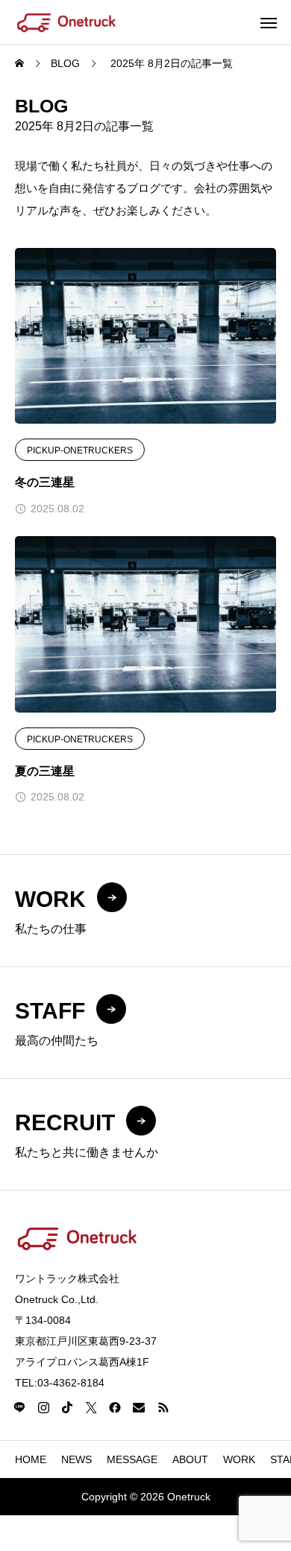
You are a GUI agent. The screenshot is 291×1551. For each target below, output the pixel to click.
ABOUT (190, 1459)
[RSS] (162, 1407)
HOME (30, 1459)
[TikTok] (67, 1407)
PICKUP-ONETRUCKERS (80, 450)
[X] (91, 1407)
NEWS (76, 1459)
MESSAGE (132, 1459)
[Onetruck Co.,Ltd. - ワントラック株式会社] (66, 22)
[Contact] (139, 1407)
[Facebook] (115, 1407)
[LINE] (19, 1407)
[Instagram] (43, 1407)
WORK (239, 1459)
